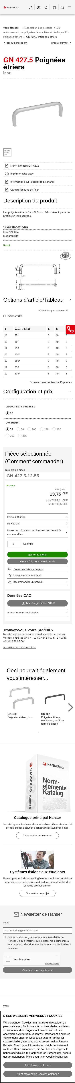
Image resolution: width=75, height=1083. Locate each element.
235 (24, 435)
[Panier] (54, 7)
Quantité (28, 543)
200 (12, 435)
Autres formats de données (23, 612)
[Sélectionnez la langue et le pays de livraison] (38, 7)
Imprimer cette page (22, 173)
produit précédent (16, 42)
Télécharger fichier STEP (40, 603)
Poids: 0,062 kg (16, 516)
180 (59, 429)
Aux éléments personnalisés (19, 647)
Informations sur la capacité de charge (32, 181)
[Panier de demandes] (45, 7)
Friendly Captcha (52, 963)
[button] (30, 7)
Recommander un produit (27, 581)
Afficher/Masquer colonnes (51, 310)
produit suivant (60, 42)
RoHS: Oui (13, 523)
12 (11, 413)
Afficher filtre (15, 315)
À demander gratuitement (37, 835)
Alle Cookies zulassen (38, 1065)
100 (34, 429)
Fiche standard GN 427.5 (25, 165)
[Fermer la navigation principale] (69, 7)
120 (46, 429)
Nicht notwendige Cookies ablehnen (38, 1073)
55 (11, 429)
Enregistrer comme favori (27, 575)
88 (22, 429)
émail (6, 922)
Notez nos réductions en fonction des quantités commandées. (34, 532)
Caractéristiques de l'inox (24, 189)
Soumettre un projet (37, 893)
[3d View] (66, 256)
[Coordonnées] (70, 329)
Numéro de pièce (15, 469)
